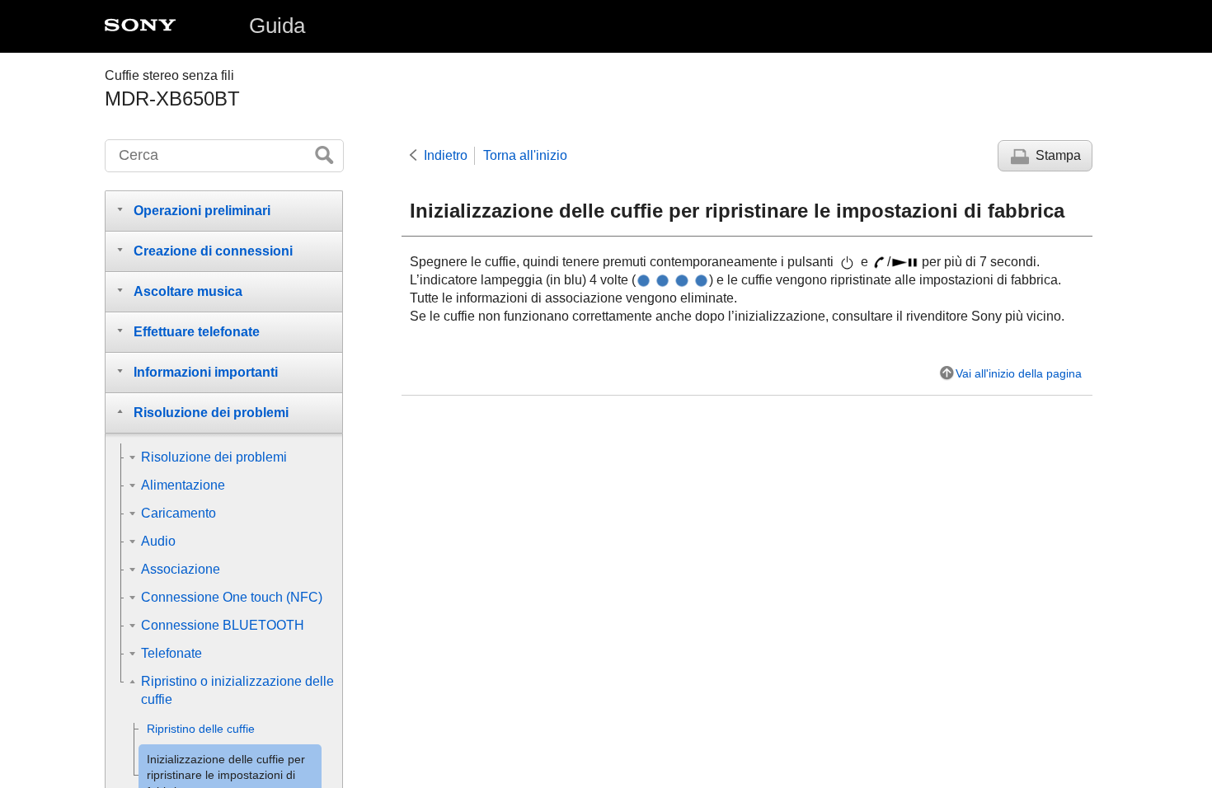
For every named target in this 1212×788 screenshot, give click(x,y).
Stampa (1058, 155)
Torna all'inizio (525, 155)
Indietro (445, 155)
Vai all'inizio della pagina (1019, 373)
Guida (277, 25)
